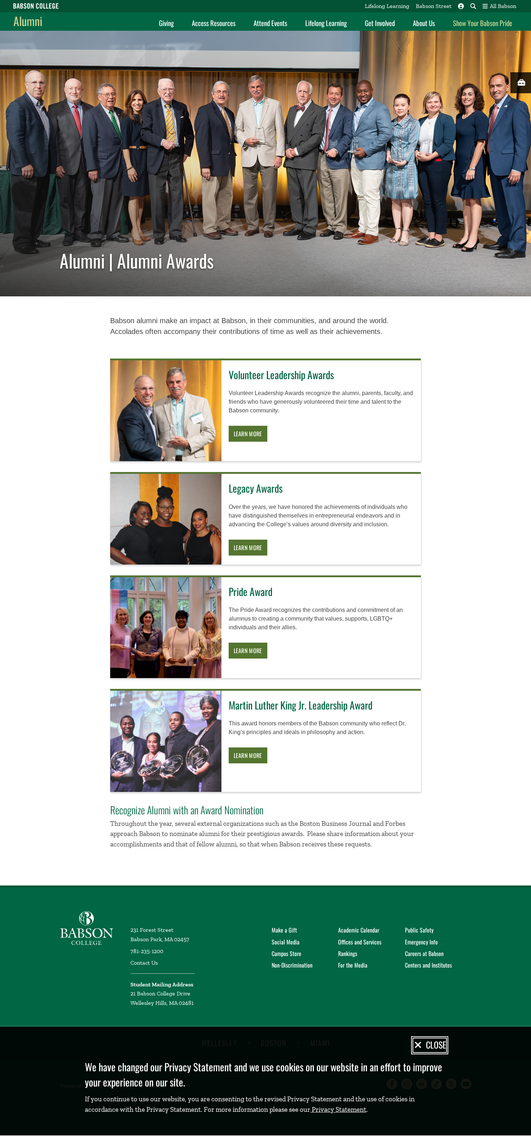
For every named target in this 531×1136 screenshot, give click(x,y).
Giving (166, 23)
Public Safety (419, 930)
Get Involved (380, 23)
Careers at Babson (424, 953)
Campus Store (286, 953)
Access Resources (214, 23)
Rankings (347, 953)
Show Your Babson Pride (482, 23)
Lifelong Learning (387, 6)
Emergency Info (421, 942)
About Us (424, 23)
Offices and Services (359, 942)
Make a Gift (284, 930)
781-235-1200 (146, 951)
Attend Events (270, 23)
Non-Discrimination (292, 965)
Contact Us (144, 962)
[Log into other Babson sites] (461, 6)
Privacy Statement (338, 1109)
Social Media (285, 942)
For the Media (352, 965)
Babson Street (434, 6)
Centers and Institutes (428, 965)
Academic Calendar (358, 930)
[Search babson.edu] (473, 6)
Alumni (27, 20)
